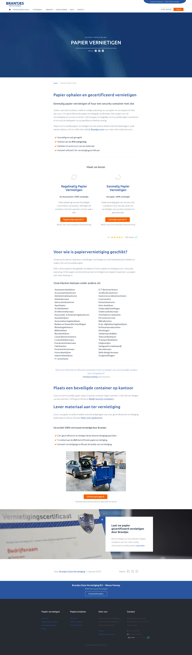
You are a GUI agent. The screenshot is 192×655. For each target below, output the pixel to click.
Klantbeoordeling (90, 377)
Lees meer (140, 545)
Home (10, 9)
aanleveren (73, 146)
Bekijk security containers (101, 399)
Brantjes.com (97, 129)
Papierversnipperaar (156, 1)
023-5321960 (166, 9)
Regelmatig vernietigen (49, 622)
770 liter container (76, 625)
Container (37, 9)
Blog (72, 9)
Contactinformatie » (96, 594)
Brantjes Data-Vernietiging (72, 571)
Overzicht (45, 618)
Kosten (44, 628)
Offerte (178, 9)
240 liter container (76, 622)
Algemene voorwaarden (106, 634)
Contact (80, 9)
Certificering (61, 9)
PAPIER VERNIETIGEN (21, 9)
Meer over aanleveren (91, 417)
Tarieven (49, 9)
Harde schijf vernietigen (172, 1)
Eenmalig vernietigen (49, 625)
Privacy (101, 631)
